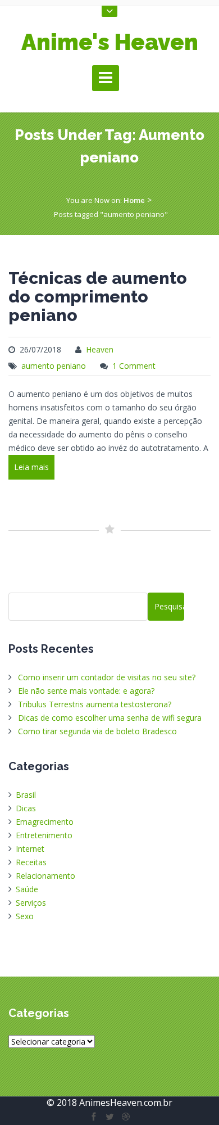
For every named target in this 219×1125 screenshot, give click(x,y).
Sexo (25, 916)
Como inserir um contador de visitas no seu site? (106, 677)
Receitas (31, 862)
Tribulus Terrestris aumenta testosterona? (94, 704)
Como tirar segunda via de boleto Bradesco (97, 731)
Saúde (27, 889)
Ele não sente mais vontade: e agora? (86, 690)
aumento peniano (53, 365)
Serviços (31, 902)
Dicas (26, 808)
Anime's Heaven (109, 42)
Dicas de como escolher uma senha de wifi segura (110, 717)
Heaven (99, 349)
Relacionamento (45, 875)
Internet (30, 848)
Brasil (26, 794)
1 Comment (134, 365)
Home (134, 200)
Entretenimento (44, 835)
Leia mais (31, 467)
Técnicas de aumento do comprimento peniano (97, 296)
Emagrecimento (45, 821)
